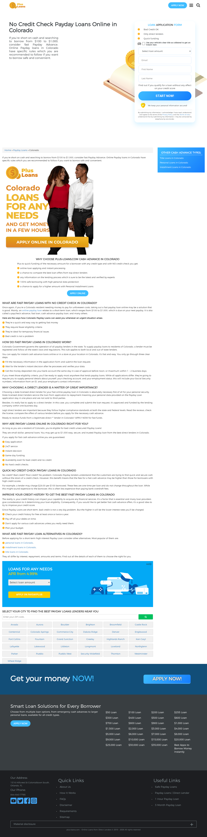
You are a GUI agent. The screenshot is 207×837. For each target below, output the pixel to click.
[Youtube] (13, 801)
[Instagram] (34, 801)
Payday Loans (20, 150)
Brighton (90, 624)
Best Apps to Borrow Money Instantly (183, 748)
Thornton (115, 653)
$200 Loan (157, 712)
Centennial (14, 632)
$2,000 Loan (136, 728)
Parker (14, 653)
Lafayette (14, 646)
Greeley (90, 639)
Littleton (65, 646)
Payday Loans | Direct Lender (172, 792)
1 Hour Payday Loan (167, 799)
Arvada (14, 624)
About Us (65, 786)
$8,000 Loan (181, 734)
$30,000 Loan (137, 745)
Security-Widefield (90, 653)
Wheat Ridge (14, 661)
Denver (115, 632)
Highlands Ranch (116, 639)
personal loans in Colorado (19, 542)
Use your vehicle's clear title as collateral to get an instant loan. (168, 44)
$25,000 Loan (114, 745)
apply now (177, 5)
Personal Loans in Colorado (174, 162)
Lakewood (39, 646)
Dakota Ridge (90, 632)
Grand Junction (65, 639)
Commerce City (65, 632)
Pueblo (39, 653)
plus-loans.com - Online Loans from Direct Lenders (89, 830)
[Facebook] (27, 801)
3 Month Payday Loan (168, 805)
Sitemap (65, 817)
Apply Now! (167, 678)
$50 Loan (111, 712)
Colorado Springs (40, 632)
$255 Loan (180, 712)
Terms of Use (184, 115)
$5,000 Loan (113, 734)
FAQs (63, 799)
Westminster (141, 653)
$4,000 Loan (181, 728)
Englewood (141, 632)
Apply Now (20, 723)
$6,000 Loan (136, 734)
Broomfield (116, 624)
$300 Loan (112, 717)
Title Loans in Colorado (172, 158)
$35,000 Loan (159, 745)
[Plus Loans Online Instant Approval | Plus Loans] (18, 5)
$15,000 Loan (159, 739)
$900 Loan (157, 723)
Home (8, 150)
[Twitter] (20, 801)
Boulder (65, 624)
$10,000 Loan (137, 739)
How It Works (68, 792)
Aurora (39, 624)
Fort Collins (14, 639)
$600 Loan (180, 717)
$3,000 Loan (158, 728)
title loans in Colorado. (17, 552)
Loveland (115, 646)
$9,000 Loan (113, 739)
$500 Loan (157, 717)
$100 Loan (135, 712)
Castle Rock (141, 624)
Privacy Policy (167, 115)
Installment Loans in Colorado (175, 167)
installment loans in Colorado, (20, 547)
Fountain (39, 639)
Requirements (68, 811)
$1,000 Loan (181, 723)
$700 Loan (112, 723)
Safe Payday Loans (166, 786)
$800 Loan (135, 723)
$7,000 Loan (158, 734)
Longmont (90, 646)
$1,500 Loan (113, 728)
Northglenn (141, 646)
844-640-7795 (18, 794)
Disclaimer (66, 805)
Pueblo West (65, 653)
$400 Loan (135, 717)
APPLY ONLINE (77, 293)
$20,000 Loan (182, 739)
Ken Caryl (141, 639)
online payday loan (32, 310)
